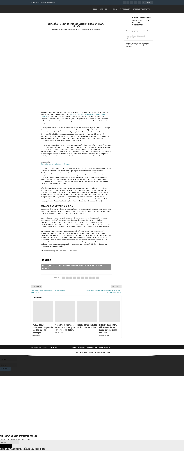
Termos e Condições (78, 347)
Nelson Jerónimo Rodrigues (66, 29)
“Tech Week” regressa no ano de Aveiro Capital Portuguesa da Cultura (65, 327)
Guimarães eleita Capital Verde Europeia (55, 164)
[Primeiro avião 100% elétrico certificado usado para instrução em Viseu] (109, 311)
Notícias (103, 9)
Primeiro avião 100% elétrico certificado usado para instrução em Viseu (108, 328)
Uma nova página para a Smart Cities (46, 3)
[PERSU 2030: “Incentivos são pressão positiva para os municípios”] (43, 311)
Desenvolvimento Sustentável (88, 29)
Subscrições (125, 9)
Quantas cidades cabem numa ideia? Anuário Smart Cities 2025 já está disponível (137, 44)
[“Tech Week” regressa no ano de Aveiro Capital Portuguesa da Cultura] (65, 311)
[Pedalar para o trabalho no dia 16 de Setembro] (87, 311)
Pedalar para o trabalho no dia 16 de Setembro (87, 326)
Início (95, 9)
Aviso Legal (89, 347)
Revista (114, 9)
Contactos (107, 347)
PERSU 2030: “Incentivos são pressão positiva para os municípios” (43, 328)
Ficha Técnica (98, 347)
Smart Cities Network (141, 9)
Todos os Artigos (137, 25)
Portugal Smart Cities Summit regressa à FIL (135, 37)
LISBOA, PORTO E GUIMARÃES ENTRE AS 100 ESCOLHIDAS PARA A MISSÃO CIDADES (72, 267)
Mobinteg (54, 347)
